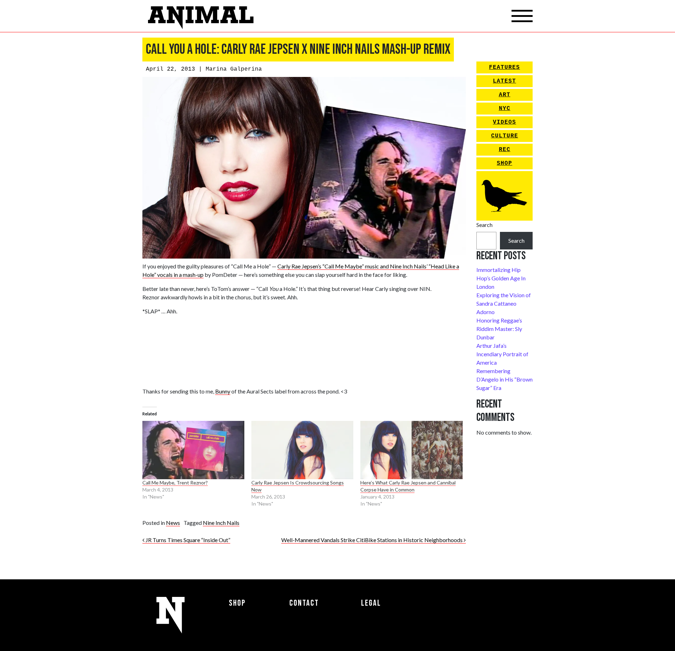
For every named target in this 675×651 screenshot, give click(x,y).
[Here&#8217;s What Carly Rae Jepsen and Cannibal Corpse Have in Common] (411, 450)
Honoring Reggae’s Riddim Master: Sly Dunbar (499, 328)
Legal (371, 603)
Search (484, 224)
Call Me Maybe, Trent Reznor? (175, 483)
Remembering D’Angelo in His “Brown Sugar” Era (504, 379)
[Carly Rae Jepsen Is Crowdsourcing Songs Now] (302, 450)
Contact (304, 603)
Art (504, 95)
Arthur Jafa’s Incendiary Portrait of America (502, 354)
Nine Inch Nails (221, 522)
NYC (504, 108)
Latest (504, 81)
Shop (504, 163)
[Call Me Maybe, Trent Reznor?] (193, 450)
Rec (504, 150)
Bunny (222, 391)
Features (504, 67)
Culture (504, 136)
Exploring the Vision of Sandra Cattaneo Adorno (503, 303)
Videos (504, 122)
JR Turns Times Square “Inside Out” (187, 539)
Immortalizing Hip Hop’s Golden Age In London (501, 278)
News (173, 522)
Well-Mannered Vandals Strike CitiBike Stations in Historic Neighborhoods (372, 539)
